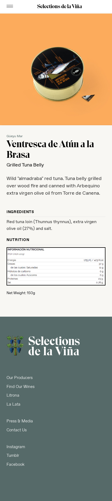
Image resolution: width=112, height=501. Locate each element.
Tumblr (13, 455)
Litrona (13, 395)
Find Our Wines (21, 387)
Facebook (15, 464)
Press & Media (20, 421)
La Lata (13, 404)
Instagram (16, 447)
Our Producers (20, 378)
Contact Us (17, 430)
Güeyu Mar (15, 136)
